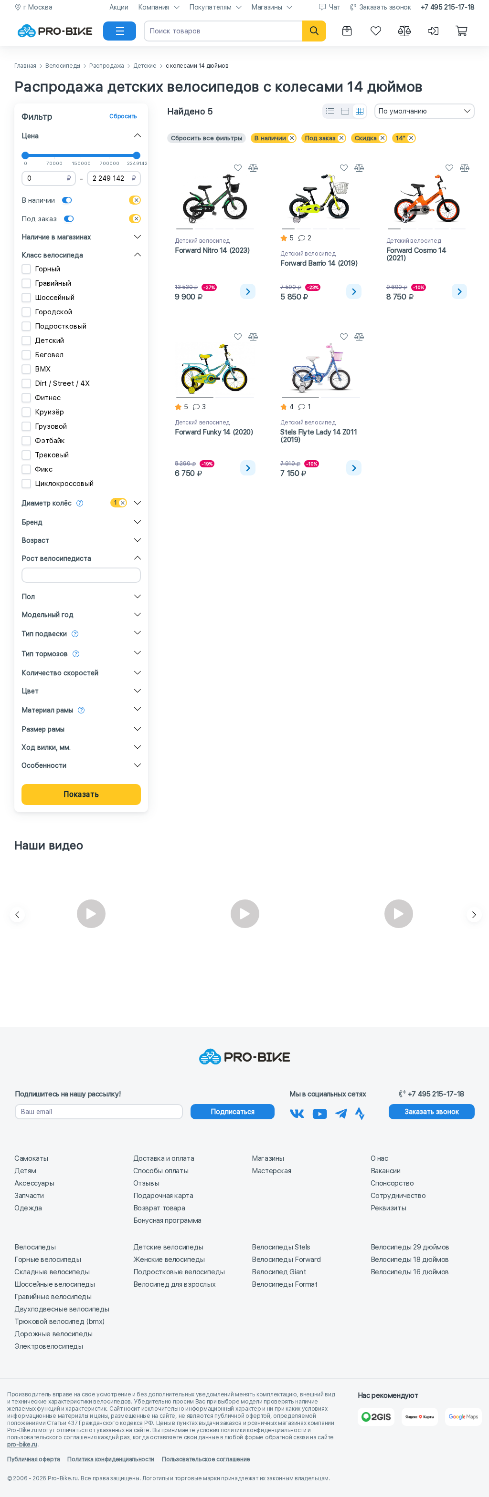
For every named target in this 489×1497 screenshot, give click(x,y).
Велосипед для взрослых (174, 1284)
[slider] (25, 155)
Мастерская (271, 1171)
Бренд (32, 522)
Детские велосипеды (168, 1247)
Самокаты (31, 1158)
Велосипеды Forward (286, 1259)
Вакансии (386, 1171)
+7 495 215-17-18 (448, 7)
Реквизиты (388, 1208)
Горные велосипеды (47, 1259)
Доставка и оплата (163, 1158)
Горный (47, 269)
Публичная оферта (33, 1459)
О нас (379, 1158)
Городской (53, 312)
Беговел (49, 355)
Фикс (44, 469)
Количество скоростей (59, 673)
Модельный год (47, 615)
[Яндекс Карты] (420, 1417)
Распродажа (106, 66)
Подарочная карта (163, 1195)
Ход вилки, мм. (46, 747)
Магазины (266, 7)
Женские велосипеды (169, 1259)
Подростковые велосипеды (179, 1272)
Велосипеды (62, 66)
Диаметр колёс (46, 503)
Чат (334, 7)
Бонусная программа (167, 1220)
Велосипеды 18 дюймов (410, 1259)
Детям (25, 1171)
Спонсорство (392, 1183)
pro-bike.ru (22, 1444)
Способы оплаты (161, 1171)
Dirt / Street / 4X (62, 383)
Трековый (52, 455)
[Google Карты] (463, 1417)
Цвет (30, 691)
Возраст (35, 540)
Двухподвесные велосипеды (61, 1309)
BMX (43, 369)
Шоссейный (54, 297)
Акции (118, 7)
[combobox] (424, 111)
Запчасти (29, 1195)
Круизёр (49, 412)
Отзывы (146, 1183)
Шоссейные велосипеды (54, 1284)
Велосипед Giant (279, 1272)
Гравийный (53, 283)
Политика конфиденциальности (110, 1459)
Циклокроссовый (64, 483)
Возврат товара (159, 1208)
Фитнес (48, 397)
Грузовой (51, 426)
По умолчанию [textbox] (402, 111)
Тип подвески (44, 634)
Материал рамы (47, 710)
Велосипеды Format (285, 1284)
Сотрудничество (398, 1195)
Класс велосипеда (52, 255)
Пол (28, 596)
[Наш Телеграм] (341, 1112)
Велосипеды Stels (281, 1247)
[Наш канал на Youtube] (320, 1112)
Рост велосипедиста (56, 558)
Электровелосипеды (48, 1346)
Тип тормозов (44, 654)
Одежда (28, 1208)
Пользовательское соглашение (206, 1459)
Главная (25, 66)
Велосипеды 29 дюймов (410, 1247)
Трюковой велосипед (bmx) (59, 1321)
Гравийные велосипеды (53, 1296)
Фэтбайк (50, 440)
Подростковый (60, 326)
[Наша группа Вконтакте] (297, 1112)
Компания (153, 7)
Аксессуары (34, 1183)
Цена (30, 136)
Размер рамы (42, 729)
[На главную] (55, 31)
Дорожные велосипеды (53, 1334)
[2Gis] (376, 1417)
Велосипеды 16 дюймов (410, 1272)
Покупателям (210, 7)
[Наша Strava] (360, 1112)
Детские (145, 66)
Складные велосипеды (52, 1272)
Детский (49, 340)
